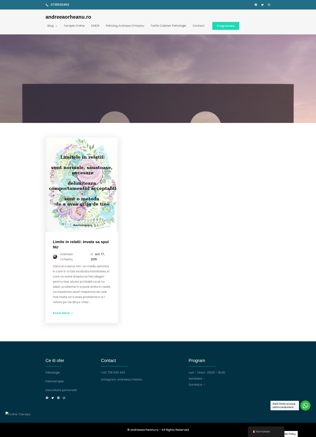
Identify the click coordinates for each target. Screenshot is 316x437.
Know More (61, 313)
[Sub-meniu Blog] (56, 26)
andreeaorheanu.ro (68, 17)
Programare (226, 26)
